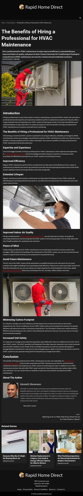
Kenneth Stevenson (8, 59)
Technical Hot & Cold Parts (12, 270)
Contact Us (61, 489)
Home (19, 489)
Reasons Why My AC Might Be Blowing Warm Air (14, 441)
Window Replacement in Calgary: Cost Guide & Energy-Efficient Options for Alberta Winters (41, 441)
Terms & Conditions (41, 489)
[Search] (80, 18)
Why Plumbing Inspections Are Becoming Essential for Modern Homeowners (68, 441)
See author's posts (29, 406)
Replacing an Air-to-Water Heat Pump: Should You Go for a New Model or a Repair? (61, 416)
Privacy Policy (28, 489)
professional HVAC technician (14, 154)
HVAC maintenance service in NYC (32, 236)
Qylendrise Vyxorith (8, 461)
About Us (52, 489)
